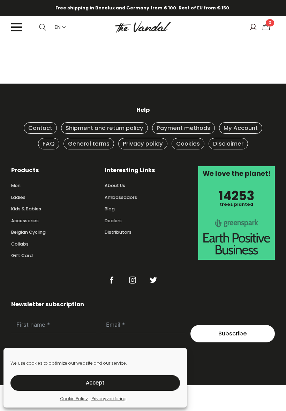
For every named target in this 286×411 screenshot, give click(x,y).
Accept (95, 382)
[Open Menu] (16, 27)
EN (57, 27)
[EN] (62, 27)
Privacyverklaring (109, 399)
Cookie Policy (74, 399)
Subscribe (232, 333)
